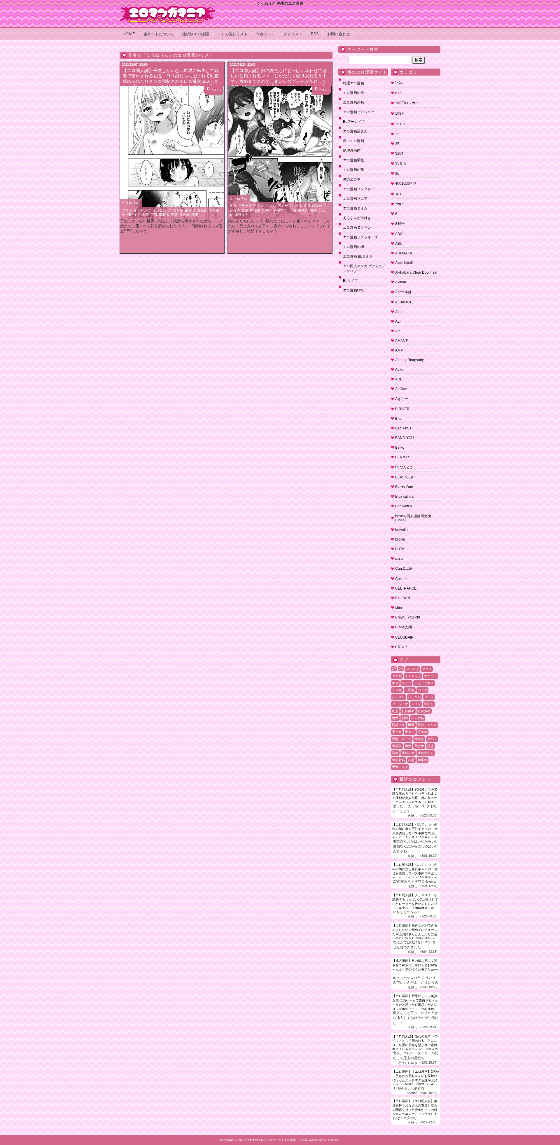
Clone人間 (403, 627)
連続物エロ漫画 (195, 34)
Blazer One (404, 487)
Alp (397, 331)
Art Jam (401, 389)
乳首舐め (200, 210)
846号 (400, 223)
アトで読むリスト (232, 34)
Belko (399, 447)
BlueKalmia (404, 496)
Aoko (399, 369)
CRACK (401, 647)
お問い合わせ (338, 34)
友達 (245, 210)
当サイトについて (159, 34)
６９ (233, 206)
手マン (282, 210)
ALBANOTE (404, 302)
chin (398, 607)
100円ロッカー (407, 103)
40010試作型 (405, 183)
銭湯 (194, 215)
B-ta (398, 418)
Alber (399, 312)
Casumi (401, 579)
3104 (399, 153)
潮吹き (164, 215)
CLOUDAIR (404, 637)
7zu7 (399, 204)
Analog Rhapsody (409, 360)
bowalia (401, 530)
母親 (292, 210)
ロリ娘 (178, 210)
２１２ (400, 124)
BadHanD (403, 428)
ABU (398, 243)
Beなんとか (404, 467)
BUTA (399, 549)
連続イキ (242, 215)
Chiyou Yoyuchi (407, 617)
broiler (400, 539)
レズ (168, 210)
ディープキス (287, 206)
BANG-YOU (404, 438)
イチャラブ (142, 210)
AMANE (401, 340)
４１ (398, 194)
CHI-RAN (402, 598)
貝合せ (184, 215)
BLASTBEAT (405, 477)
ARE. (399, 379)
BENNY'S (402, 457)
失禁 (145, 215)
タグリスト (293, 34)
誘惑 (174, 215)
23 (397, 134)
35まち (400, 163)
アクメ (127, 210)
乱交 (188, 210)
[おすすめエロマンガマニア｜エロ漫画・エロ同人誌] (168, 8)
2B (397, 144)
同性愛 (255, 210)
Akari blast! (404, 263)
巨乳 (154, 215)
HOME (129, 34)
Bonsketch (403, 506)
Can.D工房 (403, 568)
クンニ (158, 210)
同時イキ (134, 215)
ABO (398, 234)
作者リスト (265, 34)
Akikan (400, 282)
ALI (397, 321)
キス (260, 206)
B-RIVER (402, 409)
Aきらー (401, 399)
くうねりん (130, 203)
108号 (400, 113)
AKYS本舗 (403, 292)
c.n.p (399, 558)
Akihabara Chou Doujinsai (416, 272)
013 (398, 93)
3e (397, 173)
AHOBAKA (403, 253)
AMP (399, 350)
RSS (315, 34)
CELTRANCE (405, 588)
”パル (399, 83)
